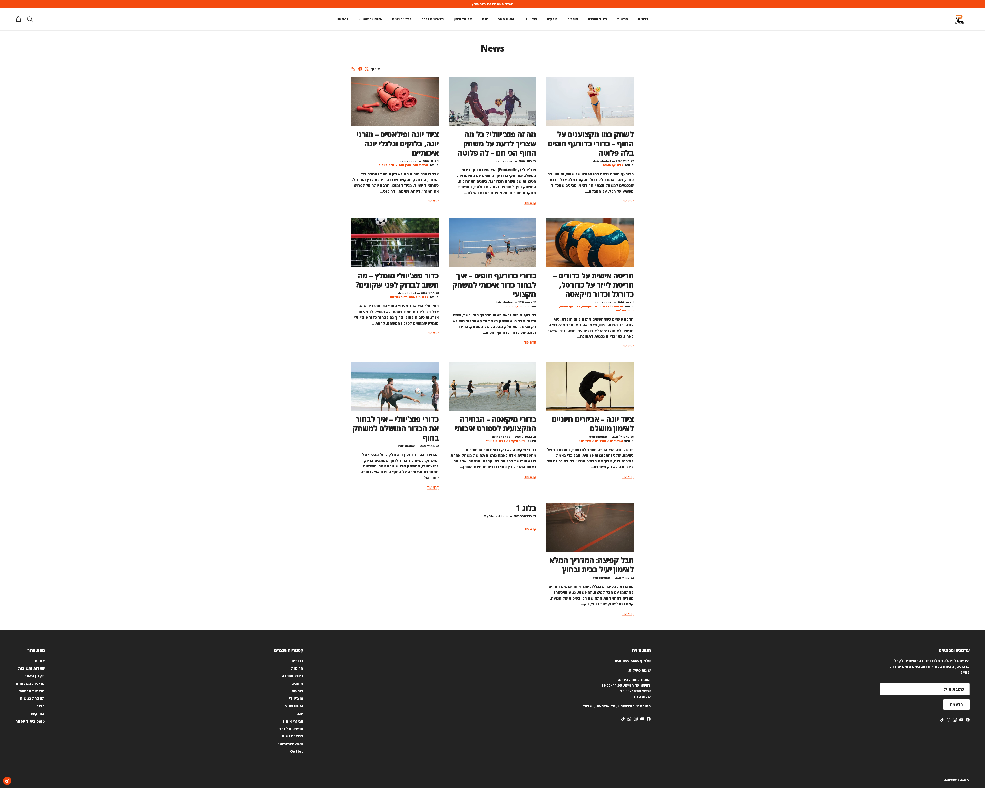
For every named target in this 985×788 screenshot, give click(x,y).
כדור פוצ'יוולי (624, 310)
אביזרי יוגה (420, 165)
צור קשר (37, 713)
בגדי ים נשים (402, 19)
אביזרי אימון (463, 19)
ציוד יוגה (585, 441)
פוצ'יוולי (530, 19)
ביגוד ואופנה (597, 19)
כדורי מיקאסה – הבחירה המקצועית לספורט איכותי (495, 424)
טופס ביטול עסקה (30, 721)
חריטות (622, 19)
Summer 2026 (370, 19)
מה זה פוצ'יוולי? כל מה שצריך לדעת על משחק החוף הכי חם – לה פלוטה (496, 143)
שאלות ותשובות (31, 668)
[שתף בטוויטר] (367, 69)
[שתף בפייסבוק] (360, 69)
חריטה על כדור (612, 306)
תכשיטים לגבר (433, 19)
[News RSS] (353, 69)
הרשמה (956, 704)
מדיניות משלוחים (30, 683)
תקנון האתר (34, 675)
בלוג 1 (526, 508)
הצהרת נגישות (32, 698)
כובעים (552, 19)
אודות (40, 660)
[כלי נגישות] (7, 781)
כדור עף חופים (613, 165)
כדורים (643, 19)
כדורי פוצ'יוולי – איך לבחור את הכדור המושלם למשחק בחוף (395, 428)
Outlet (342, 19)
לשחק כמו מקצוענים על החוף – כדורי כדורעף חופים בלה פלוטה (591, 143)
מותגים (572, 19)
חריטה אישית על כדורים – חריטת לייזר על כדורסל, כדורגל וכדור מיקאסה (593, 284)
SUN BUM (506, 19)
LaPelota (952, 779)
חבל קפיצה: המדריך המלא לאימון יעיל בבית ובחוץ (591, 565)
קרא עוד (628, 200)
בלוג (41, 706)
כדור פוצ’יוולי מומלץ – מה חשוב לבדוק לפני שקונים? (397, 280)
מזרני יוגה (599, 441)
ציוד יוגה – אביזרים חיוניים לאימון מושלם (592, 424)
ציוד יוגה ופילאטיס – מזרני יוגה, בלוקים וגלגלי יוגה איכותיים (397, 143)
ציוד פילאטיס (387, 165)
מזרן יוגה (405, 165)
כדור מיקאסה (591, 306)
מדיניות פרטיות (32, 691)
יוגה (485, 19)
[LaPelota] (959, 19)
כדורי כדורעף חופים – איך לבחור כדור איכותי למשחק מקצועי (494, 284)
